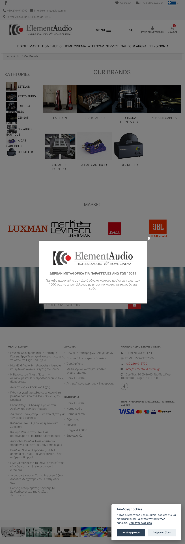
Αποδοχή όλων (131, 532)
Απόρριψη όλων (162, 532)
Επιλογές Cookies (140, 522)
